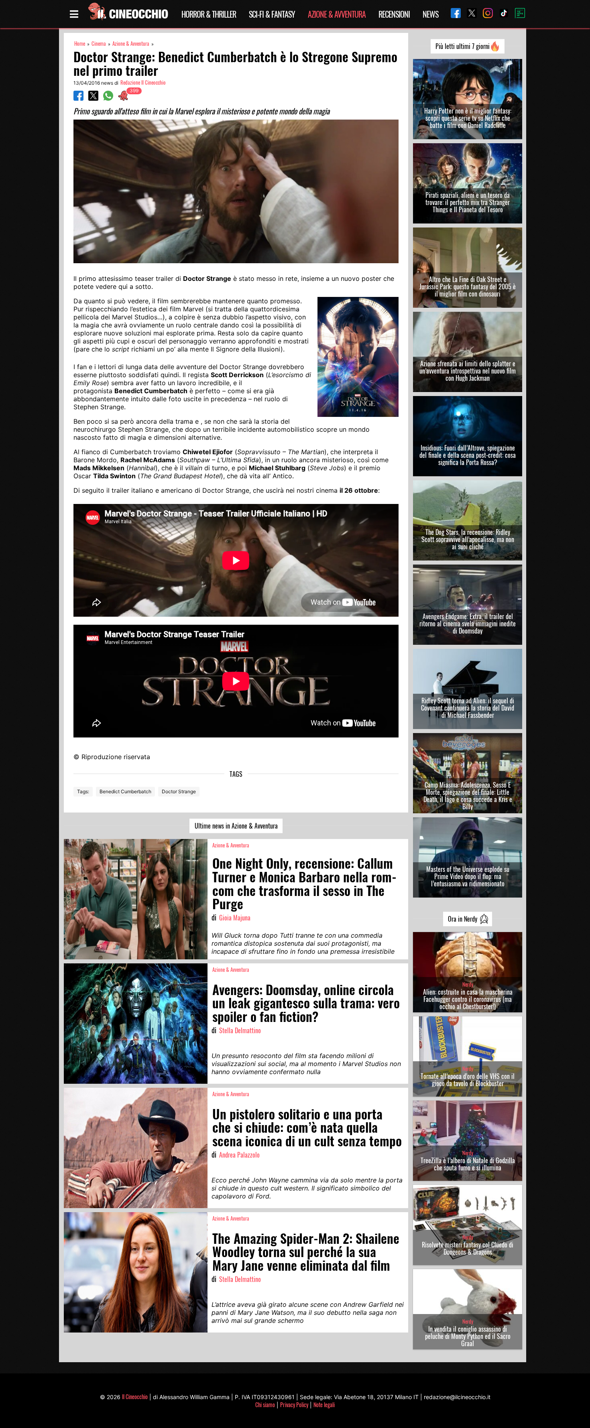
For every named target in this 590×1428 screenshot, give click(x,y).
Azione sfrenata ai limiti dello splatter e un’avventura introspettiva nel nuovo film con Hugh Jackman (467, 371)
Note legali (324, 1404)
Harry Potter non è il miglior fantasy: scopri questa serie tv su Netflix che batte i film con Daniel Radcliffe (467, 118)
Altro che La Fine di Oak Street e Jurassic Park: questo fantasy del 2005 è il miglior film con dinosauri (467, 286)
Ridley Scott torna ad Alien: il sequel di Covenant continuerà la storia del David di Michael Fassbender (467, 708)
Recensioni (394, 14)
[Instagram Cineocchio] (485, 14)
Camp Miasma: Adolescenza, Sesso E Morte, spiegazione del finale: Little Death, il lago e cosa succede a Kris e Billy (467, 795)
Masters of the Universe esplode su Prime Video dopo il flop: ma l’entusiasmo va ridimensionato (467, 876)
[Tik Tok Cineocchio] (501, 14)
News (430, 14)
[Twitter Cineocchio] (469, 14)
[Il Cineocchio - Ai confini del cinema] (127, 14)
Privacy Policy (294, 1404)
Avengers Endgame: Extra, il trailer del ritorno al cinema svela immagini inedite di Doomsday (467, 623)
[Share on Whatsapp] (108, 98)
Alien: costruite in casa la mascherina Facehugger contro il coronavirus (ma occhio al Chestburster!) (468, 999)
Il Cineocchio (135, 1396)
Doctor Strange (179, 791)
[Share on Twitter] (93, 98)
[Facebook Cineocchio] (453, 14)
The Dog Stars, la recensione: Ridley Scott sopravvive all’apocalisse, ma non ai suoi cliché (467, 539)
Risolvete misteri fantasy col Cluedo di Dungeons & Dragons (467, 1248)
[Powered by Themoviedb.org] (517, 14)
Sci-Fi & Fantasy (272, 14)
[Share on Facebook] (78, 98)
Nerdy (467, 984)
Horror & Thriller (208, 14)
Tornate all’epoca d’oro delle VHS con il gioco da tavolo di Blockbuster (468, 1079)
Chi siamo (265, 1404)
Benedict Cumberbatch (125, 791)
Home (79, 43)
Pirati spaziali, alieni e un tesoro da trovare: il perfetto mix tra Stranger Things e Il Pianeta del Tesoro (467, 202)
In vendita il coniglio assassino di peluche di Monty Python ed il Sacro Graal (468, 1336)
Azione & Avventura (337, 14)
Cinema (99, 43)
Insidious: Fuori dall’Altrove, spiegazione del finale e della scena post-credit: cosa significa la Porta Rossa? (467, 455)
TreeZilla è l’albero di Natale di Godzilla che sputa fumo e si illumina (468, 1164)
